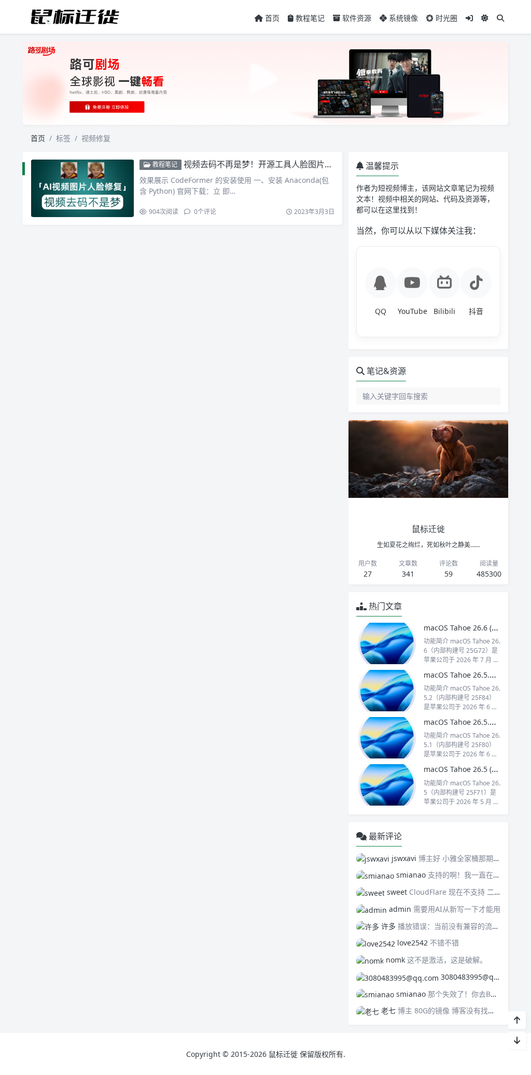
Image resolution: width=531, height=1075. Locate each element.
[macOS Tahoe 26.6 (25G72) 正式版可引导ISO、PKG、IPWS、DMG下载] (387, 643)
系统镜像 (402, 18)
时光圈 (445, 18)
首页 (271, 18)
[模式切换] (485, 18)
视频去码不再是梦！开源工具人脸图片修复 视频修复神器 (288, 164)
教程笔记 (309, 18)
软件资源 (355, 18)
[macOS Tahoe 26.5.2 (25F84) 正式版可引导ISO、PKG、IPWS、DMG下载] (387, 690)
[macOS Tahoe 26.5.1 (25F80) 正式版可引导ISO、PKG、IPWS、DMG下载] (387, 737)
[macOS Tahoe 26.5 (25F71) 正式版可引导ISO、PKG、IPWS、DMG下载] (387, 785)
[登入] (469, 18)
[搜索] (500, 18)
